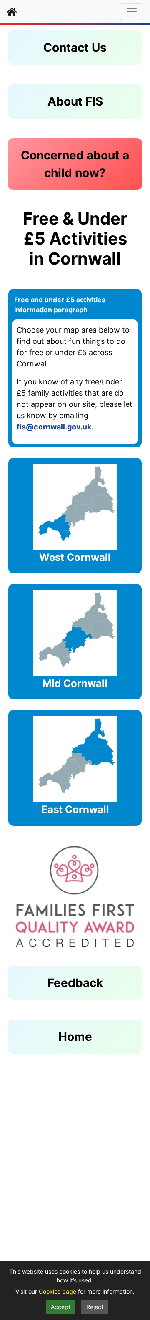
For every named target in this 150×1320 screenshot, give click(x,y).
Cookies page (58, 1291)
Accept (60, 1306)
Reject (94, 1306)
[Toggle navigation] (131, 11)
